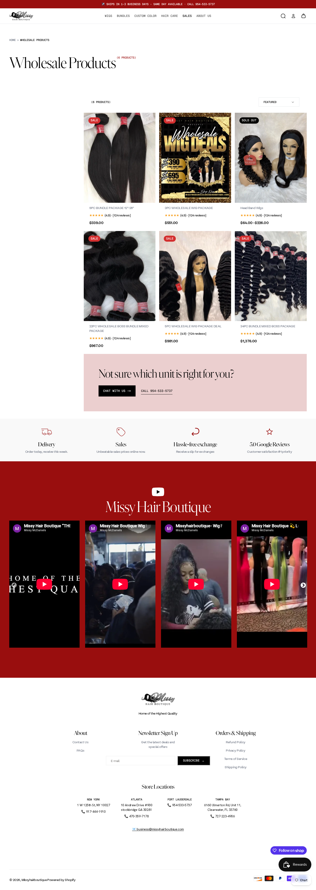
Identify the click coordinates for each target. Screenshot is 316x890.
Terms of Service (235, 759)
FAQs (80, 750)
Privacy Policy (235, 750)
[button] (279, 102)
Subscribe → (193, 760)
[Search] (283, 16)
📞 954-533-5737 (179, 805)
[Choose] (148, 195)
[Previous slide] (91, 158)
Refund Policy (235, 742)
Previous (13, 584)
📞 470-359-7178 (136, 816)
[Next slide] (148, 158)
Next (302, 584)
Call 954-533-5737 (157, 391)
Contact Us (80, 742)
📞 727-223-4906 (222, 816)
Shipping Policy (236, 767)
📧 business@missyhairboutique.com (158, 829)
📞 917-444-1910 (93, 811)
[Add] (224, 195)
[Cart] (303, 16)
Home (12, 40)
